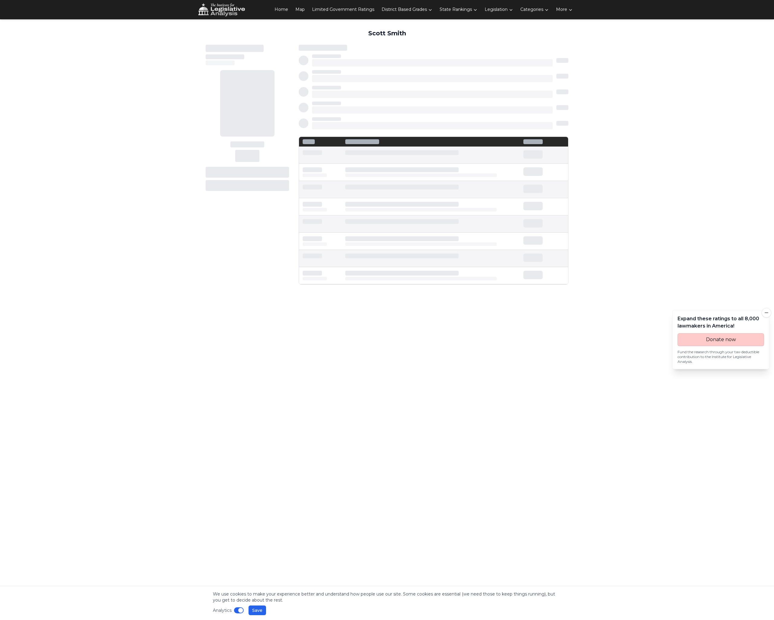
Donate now (721, 339)
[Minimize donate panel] (766, 313)
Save (257, 610)
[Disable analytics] (239, 610)
